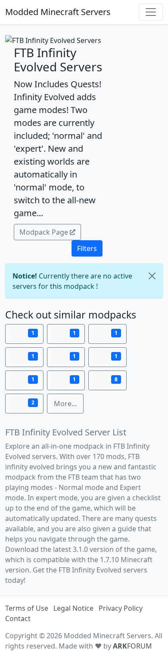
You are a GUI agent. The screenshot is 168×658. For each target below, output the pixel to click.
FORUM (132, 646)
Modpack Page (43, 232)
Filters (87, 248)
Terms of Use (26, 608)
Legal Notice (73, 608)
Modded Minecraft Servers (58, 12)
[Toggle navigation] (151, 12)
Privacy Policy (121, 608)
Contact (18, 618)
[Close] (152, 276)
